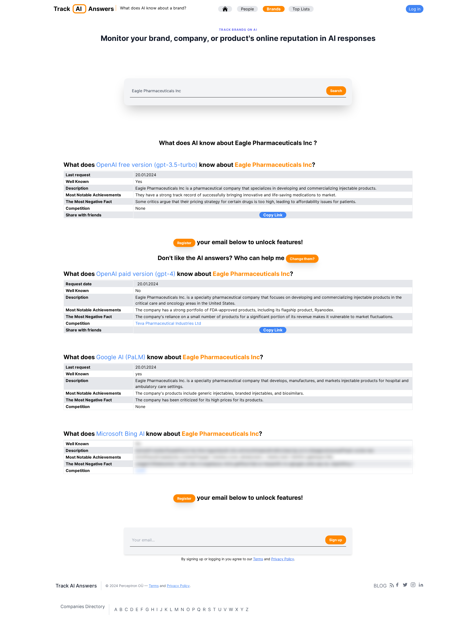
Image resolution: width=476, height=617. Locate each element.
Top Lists (301, 8)
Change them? (302, 259)
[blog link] (413, 585)
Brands (274, 8)
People (247, 8)
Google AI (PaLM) (121, 357)
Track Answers (84, 8)
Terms (258, 559)
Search (336, 90)
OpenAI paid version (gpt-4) (136, 273)
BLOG (380, 586)
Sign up (335, 540)
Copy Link (272, 214)
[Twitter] (405, 585)
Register (184, 243)
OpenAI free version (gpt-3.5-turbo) (147, 164)
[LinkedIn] (420, 585)
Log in (414, 8)
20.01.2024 (147, 283)
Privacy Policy (282, 559)
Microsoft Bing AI (120, 433)
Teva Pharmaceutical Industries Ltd (168, 323)
